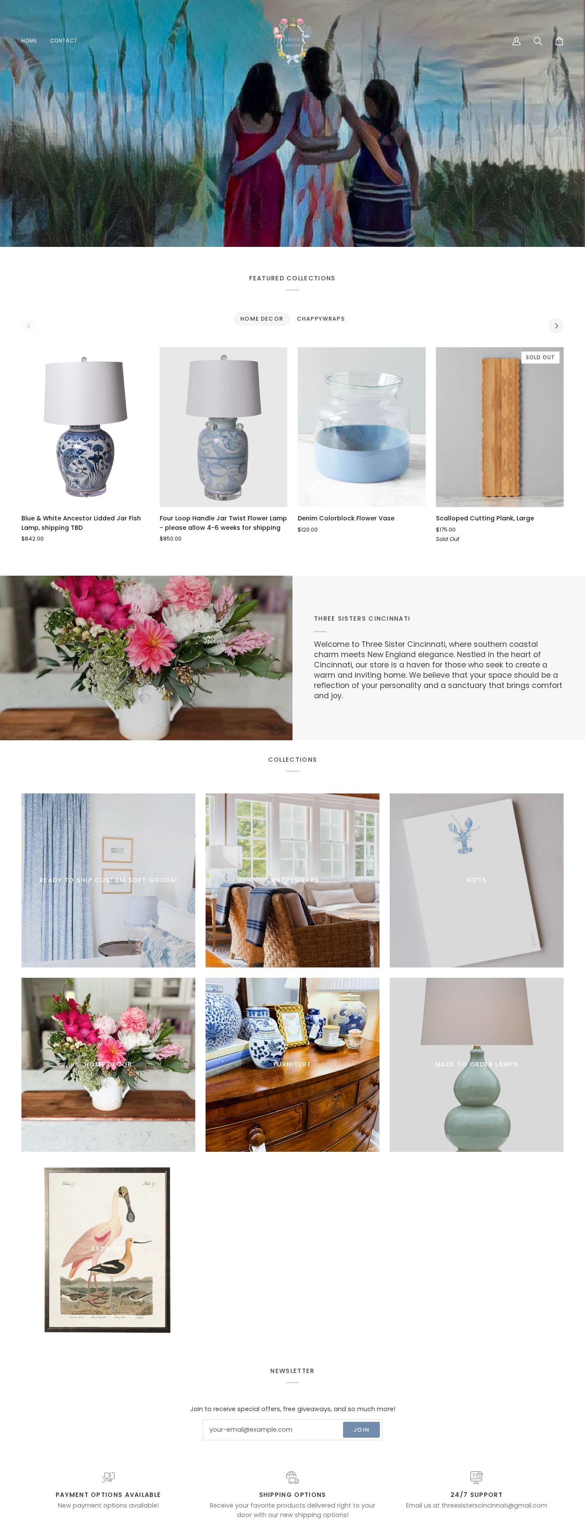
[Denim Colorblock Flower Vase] (362, 427)
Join (361, 1430)
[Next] (556, 325)
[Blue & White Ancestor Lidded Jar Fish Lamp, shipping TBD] (85, 427)
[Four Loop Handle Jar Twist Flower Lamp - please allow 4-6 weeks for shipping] (224, 427)
